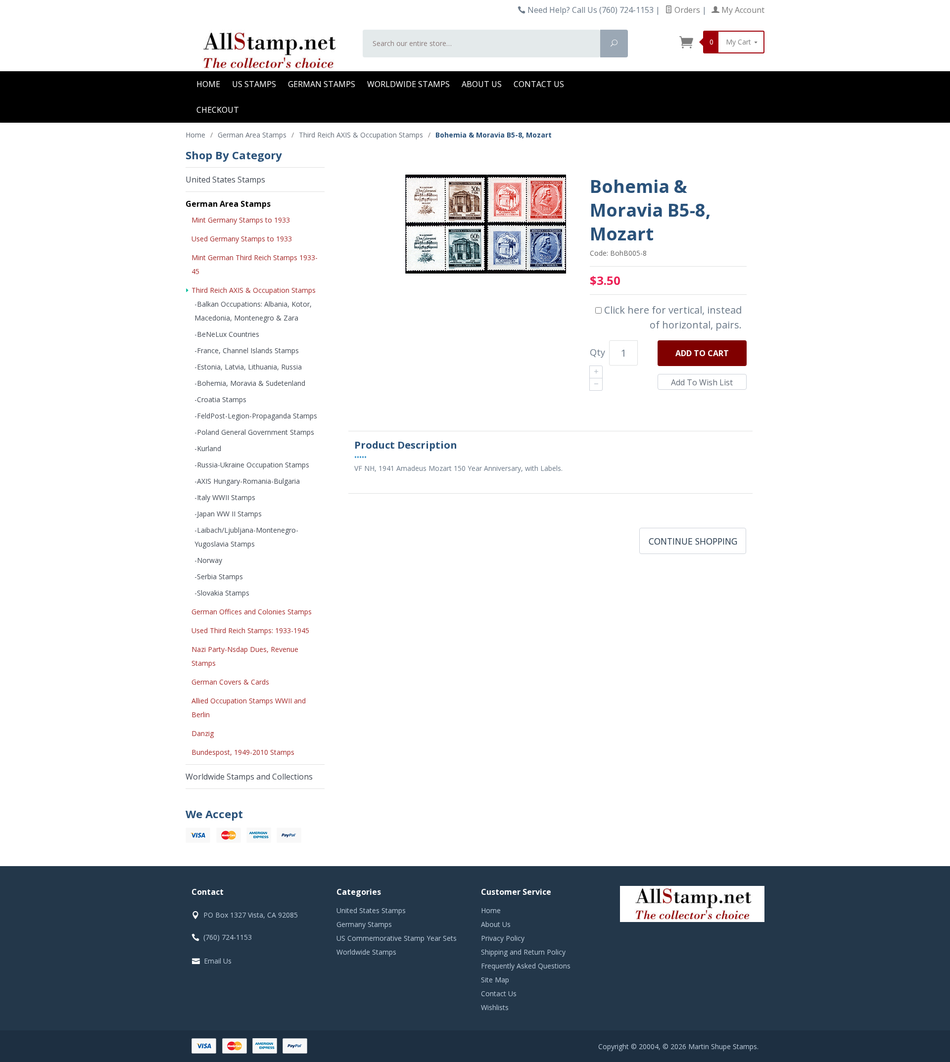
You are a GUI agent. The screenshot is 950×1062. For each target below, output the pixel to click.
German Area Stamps (228, 203)
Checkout (217, 109)
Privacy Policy (502, 938)
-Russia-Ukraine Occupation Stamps (251, 464)
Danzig (202, 733)
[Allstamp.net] (268, 50)
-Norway (208, 560)
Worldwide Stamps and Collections (249, 776)
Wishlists (495, 1007)
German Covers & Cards (230, 682)
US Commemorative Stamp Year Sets (396, 938)
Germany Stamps (364, 924)
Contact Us (539, 84)
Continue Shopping (693, 541)
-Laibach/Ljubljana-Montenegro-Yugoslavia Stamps (246, 537)
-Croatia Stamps (220, 399)
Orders (686, 9)
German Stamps (321, 84)
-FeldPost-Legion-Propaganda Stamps (255, 415)
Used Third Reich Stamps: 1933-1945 (250, 630)
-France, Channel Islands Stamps (246, 350)
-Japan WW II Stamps (228, 513)
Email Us (218, 961)
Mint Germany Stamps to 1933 (240, 220)
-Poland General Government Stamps (254, 432)
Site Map (495, 979)
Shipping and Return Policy (523, 952)
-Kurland (207, 448)
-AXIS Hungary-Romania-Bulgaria (247, 481)
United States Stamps (225, 179)
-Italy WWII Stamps (224, 497)
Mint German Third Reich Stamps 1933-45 (254, 264)
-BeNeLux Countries (226, 334)
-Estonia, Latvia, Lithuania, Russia (248, 366)
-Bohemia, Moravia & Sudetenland (249, 383)
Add (702, 353)
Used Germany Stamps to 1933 (241, 238)
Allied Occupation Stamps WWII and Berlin (248, 707)
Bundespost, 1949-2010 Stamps (242, 752)
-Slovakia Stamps (221, 593)
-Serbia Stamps (218, 576)
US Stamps (254, 84)
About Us (482, 84)
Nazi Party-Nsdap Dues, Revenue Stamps (244, 656)
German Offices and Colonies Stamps (251, 611)
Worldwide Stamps (408, 84)
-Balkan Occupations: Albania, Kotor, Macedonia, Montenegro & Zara (253, 311)
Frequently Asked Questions (525, 965)
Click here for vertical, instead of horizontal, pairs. (672, 317)
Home (208, 84)
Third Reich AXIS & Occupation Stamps (253, 290)
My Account (741, 9)
